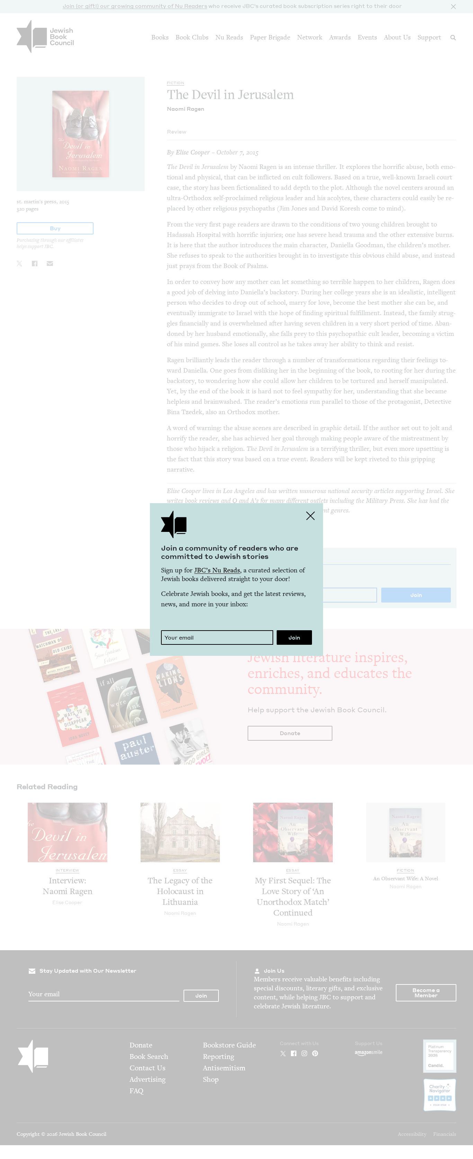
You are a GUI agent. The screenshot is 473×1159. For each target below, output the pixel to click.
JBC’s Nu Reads (217, 570)
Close (310, 515)
